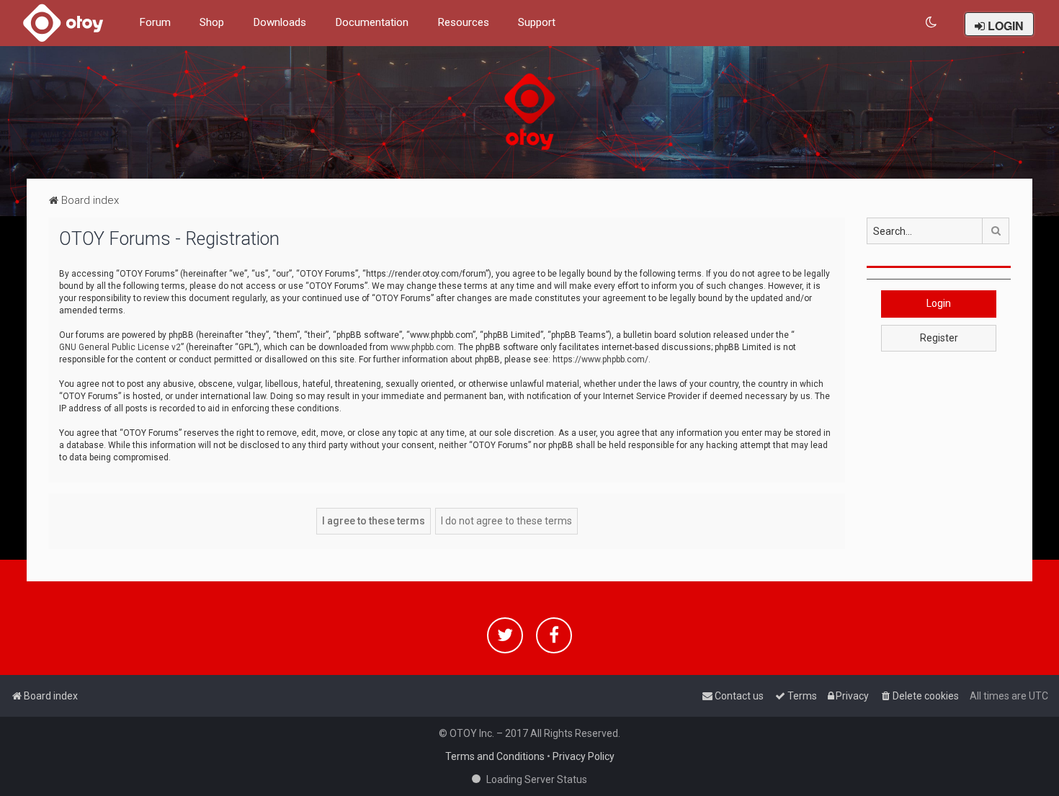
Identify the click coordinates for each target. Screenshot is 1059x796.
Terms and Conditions (495, 756)
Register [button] (939, 338)
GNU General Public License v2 (120, 347)
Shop (212, 22)
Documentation (371, 22)
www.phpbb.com (422, 347)
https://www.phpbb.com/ (600, 359)
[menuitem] (932, 22)
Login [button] (938, 303)
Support (536, 22)
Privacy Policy (584, 756)
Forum (155, 22)
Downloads (279, 22)
